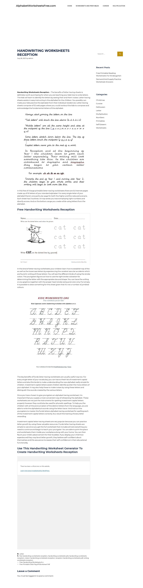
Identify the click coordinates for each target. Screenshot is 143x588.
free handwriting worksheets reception (33, 556)
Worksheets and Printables (87, 6)
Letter (21, 554)
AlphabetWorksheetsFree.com (36, 5)
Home (70, 6)
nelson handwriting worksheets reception (40, 558)
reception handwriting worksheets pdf (69, 558)
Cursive (106, 6)
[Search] (120, 54)
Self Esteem (101, 124)
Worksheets (101, 128)
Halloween (100, 107)
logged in (32, 576)
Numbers (100, 117)
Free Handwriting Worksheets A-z (31, 562)
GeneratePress (90, 584)
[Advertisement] (71, 25)
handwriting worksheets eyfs (58, 556)
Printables (100, 121)
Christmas (100, 100)
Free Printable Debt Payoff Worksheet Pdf (34, 564)
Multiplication (119, 6)
